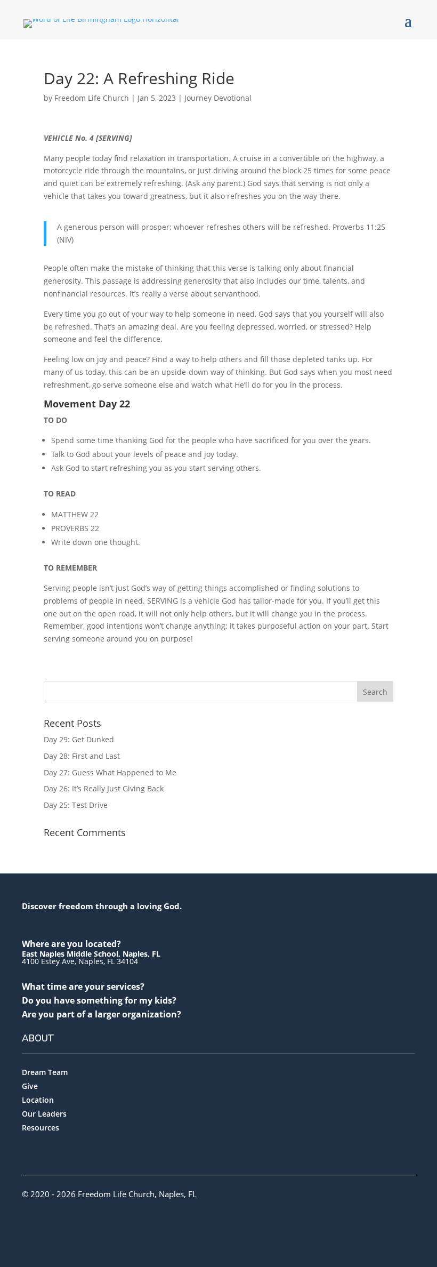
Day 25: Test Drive (76, 805)
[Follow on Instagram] (47, 1222)
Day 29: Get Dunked (79, 739)
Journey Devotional (218, 98)
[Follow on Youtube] (67, 1222)
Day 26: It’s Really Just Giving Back (104, 788)
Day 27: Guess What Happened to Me (110, 772)
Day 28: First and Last (82, 756)
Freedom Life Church (91, 98)
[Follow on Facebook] (27, 1222)
